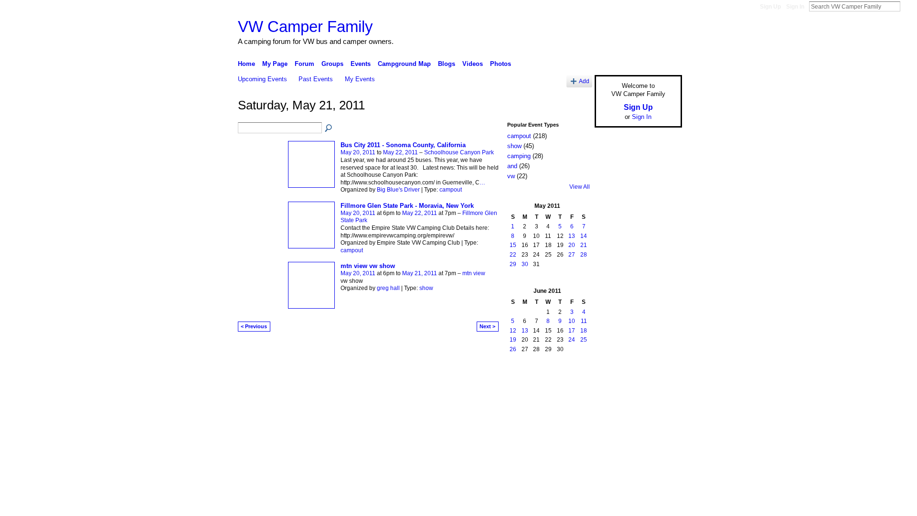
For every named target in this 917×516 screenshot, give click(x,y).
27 (571, 254)
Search (908, 6)
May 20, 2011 (358, 152)
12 (513, 330)
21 (583, 245)
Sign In (795, 6)
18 (583, 330)
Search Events (329, 128)
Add (584, 81)
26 (513, 349)
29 (513, 264)
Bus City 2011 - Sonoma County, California (403, 145)
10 (571, 321)
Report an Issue (611, 382)
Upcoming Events (262, 79)
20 (571, 245)
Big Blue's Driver (398, 189)
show (426, 288)
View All (579, 186)
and (512, 166)
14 (583, 236)
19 (513, 339)
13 (571, 236)
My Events (360, 79)
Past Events (316, 79)
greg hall (388, 288)
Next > (487, 326)
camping (519, 156)
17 (571, 330)
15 (513, 245)
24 (571, 339)
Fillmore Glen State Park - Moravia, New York (407, 205)
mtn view (473, 273)
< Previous (254, 326)
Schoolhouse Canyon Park (459, 152)
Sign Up (770, 6)
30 (525, 264)
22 (513, 254)
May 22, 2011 (400, 152)
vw (511, 176)
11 (584, 321)
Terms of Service (660, 382)
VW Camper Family (305, 26)
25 (583, 339)
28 (583, 254)
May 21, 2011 (419, 273)
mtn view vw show (368, 265)
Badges (574, 382)
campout (450, 189)
